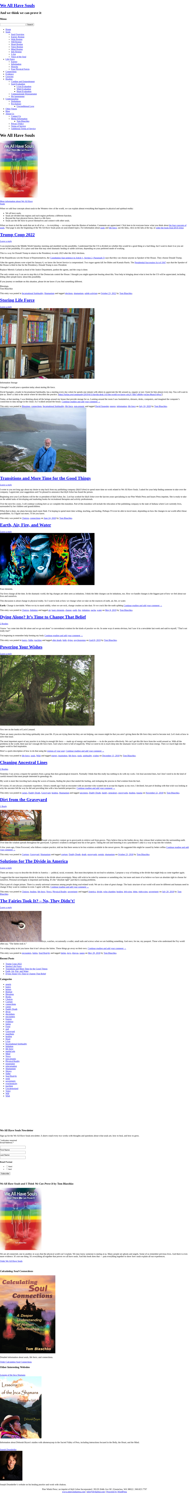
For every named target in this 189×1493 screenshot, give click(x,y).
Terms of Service (18, 126)
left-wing (128, 891)
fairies (35, 953)
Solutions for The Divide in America (34, 861)
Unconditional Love (25, 106)
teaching (38, 640)
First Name (5, 1150)
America (92, 891)
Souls (8, 32)
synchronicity (11, 1083)
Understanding (12, 99)
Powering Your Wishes (21, 646)
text (10, 1169)
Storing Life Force (17, 300)
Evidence (10, 74)
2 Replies (4, 624)
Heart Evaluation (24, 91)
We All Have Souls (17, 5)
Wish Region (16, 39)
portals (101, 854)
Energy (14, 61)
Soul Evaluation (18, 84)
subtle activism (91, 293)
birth (65, 640)
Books (8, 997)
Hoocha (14, 66)
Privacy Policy (17, 123)
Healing (9, 79)
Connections (11, 71)
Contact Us (16, 116)
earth (75, 610)
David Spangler (102, 406)
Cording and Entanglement (23, 81)
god (7, 1029)
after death (56, 640)
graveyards (123, 793)
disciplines (10, 1014)
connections (36, 406)
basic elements (58, 610)
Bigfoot (9, 992)
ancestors (84, 793)
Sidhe (30, 640)
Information (16, 64)
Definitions (16, 101)
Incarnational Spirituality (32, 293)
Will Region (16, 42)
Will (7, 1093)
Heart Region (17, 44)
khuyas (75, 953)
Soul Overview (17, 34)
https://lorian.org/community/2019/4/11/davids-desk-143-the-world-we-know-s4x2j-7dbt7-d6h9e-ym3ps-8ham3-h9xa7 (110, 394)
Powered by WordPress (116, 1492)
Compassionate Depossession (24, 94)
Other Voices (11, 109)
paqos (82, 953)
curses (24, 793)
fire (79, 610)
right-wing (143, 891)
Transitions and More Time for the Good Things (45, 478)
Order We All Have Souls (11, 1261)
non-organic (79, 406)
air (49, 610)
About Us (10, 114)
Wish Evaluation (24, 89)
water (99, 610)
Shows (8, 1071)
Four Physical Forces (20, 69)
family (104, 793)
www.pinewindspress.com (73, 1492)
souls (102, 228)
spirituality (87, 755)
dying (70, 640)
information (122, 406)
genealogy (112, 793)
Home (8, 29)
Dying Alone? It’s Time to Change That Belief (43, 616)
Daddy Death (34, 793)
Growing (9, 76)
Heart (8, 1039)
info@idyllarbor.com (96, 1492)
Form (8, 1026)
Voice (8, 1091)
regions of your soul (56, 751)
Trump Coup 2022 (17, 234)
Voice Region (17, 47)
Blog (8, 111)
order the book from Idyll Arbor (169, 228)
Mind (8, 1054)
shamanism (78, 293)
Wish (38, 755)
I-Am (13, 54)
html (10, 1166)
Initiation (34, 610)
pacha (93, 610)
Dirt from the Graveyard (23, 799)
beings (8, 989)
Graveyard (46, 793)
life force (113, 228)
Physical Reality (60, 891)
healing (55, 793)
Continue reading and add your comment (81, 401)
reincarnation (11, 1066)
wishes (96, 755)
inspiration (62, 755)
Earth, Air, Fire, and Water (25, 524)
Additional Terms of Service (23, 128)
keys (69, 953)
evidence (9, 1021)
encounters (26, 953)
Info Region (16, 52)
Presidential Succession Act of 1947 (150, 262)
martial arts (10, 1051)
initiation (86, 610)
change (68, 610)
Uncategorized (12, 1088)
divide (99, 891)
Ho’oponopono (17, 96)
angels (8, 984)
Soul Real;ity (44, 953)
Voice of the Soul (18, 57)
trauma (139, 793)
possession (10, 1064)
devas (8, 1011)
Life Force (10, 59)
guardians (10, 1034)
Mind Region (17, 49)
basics (24, 640)
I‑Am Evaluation (24, 86)
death (84, 854)
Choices (25, 518)
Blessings (26, 406)
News (48, 891)
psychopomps (80, 640)
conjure (64, 854)
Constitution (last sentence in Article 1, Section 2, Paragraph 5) (77, 258)
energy (113, 406)
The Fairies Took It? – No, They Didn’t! (37, 900)
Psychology (16, 104)
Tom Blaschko (23, 121)
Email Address (7, 1142)
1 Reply (3, 806)
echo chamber (109, 891)
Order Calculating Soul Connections (16, 1362)
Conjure (25, 854)
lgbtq (135, 891)
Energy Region (17, 37)
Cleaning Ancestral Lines (23, 762)
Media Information (19, 119)
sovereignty (73, 891)
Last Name (5, 1155)
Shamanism (49, 293)
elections (69, 293)
